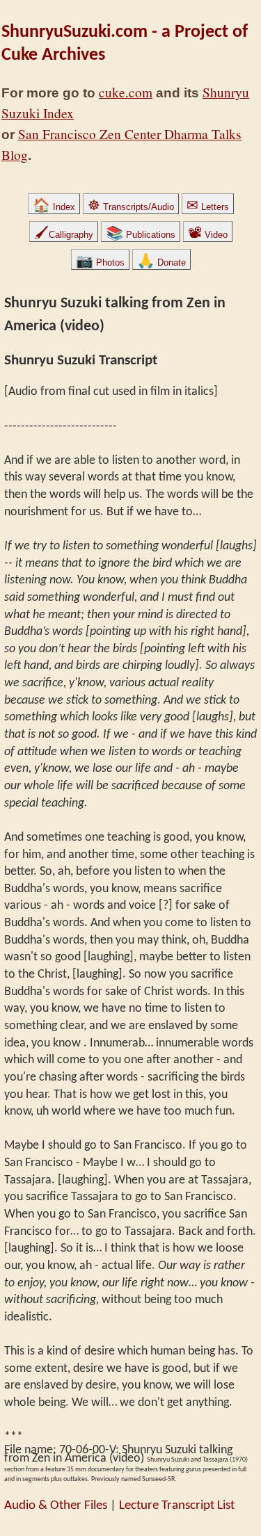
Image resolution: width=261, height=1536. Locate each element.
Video (208, 234)
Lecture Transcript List (177, 1505)
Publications (140, 234)
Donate (161, 262)
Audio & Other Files (55, 1505)
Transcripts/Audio (131, 207)
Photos (100, 262)
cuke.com (125, 92)
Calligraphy (63, 234)
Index (54, 207)
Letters (208, 207)
